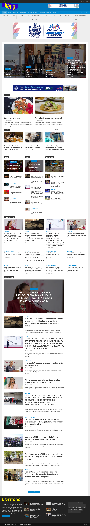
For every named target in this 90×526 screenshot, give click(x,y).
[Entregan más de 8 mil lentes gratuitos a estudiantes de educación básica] (34, 137)
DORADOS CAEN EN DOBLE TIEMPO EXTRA (55, 166)
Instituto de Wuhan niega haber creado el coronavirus (66, 16)
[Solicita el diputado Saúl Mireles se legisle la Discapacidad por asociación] (26, 503)
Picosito (75, 509)
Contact (3, 1)
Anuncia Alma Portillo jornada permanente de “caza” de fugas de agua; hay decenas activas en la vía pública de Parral (54, 269)
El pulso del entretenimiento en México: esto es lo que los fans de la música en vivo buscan (16, 201)
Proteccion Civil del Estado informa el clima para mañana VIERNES (13, 72)
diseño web (13, 524)
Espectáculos (13, 161)
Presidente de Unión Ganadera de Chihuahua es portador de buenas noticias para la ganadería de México (35, 71)
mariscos (70, 509)
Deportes (48, 12)
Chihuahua (80, 502)
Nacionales (23, 12)
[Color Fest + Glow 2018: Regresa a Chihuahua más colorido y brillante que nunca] (48, 503)
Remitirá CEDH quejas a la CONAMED (53, 73)
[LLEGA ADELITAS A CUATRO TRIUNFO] (47, 175)
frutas (84, 507)
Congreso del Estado (32, 12)
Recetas (6, 116)
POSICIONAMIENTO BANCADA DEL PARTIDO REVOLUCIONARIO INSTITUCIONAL (37, 17)
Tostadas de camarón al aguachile (49, 118)
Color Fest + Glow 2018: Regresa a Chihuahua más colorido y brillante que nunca (58, 503)
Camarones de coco (12, 118)
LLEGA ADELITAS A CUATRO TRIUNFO (57, 177)
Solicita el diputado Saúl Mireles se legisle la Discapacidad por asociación (9, 17)
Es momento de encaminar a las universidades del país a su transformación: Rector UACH (59, 514)
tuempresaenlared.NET (26, 524)
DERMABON (78, 507)
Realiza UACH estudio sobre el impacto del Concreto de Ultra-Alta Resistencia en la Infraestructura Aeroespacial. (33, 269)
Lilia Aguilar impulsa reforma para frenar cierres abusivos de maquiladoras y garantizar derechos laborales (55, 255)
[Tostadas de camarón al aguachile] (49, 105)
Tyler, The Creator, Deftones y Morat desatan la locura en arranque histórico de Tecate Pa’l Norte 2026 (16, 178)
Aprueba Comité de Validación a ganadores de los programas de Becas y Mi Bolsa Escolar (13, 147)
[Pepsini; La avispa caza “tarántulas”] (48, 509)
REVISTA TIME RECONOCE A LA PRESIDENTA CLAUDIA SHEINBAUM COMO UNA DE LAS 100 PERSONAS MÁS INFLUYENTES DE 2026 (34, 166)
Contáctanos (6, 516)
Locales (9, 12)
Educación (69, 251)
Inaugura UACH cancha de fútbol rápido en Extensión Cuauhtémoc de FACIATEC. (76, 254)
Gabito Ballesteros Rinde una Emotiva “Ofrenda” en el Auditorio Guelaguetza (16, 186)
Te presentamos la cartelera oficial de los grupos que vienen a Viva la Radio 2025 (16, 193)
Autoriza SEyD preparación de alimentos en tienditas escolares (23, 17)
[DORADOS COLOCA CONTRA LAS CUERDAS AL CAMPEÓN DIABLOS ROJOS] (47, 190)
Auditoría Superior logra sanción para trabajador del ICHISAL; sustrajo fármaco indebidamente (54, 147)
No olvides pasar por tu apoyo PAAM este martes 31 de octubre (52, 17)
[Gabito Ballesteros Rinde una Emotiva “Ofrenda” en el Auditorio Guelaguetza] (6, 184)
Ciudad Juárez (71, 505)
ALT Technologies (72, 502)
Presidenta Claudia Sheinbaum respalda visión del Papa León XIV (36, 204)
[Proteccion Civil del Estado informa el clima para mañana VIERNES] (22, 61)
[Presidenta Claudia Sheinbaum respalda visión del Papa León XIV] (27, 202)
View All (57, 129)
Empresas (42, 12)
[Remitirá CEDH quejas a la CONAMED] (63, 61)
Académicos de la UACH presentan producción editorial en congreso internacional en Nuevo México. (12, 269)
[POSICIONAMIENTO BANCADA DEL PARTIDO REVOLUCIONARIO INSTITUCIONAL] (26, 515)
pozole (80, 509)
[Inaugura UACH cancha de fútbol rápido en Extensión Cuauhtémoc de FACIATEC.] (13, 440)
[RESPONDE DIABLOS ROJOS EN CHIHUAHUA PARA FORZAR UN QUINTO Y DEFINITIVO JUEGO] (47, 182)
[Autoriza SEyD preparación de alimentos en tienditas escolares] (26, 509)
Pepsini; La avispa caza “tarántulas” (57, 509)
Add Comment (56, 510)
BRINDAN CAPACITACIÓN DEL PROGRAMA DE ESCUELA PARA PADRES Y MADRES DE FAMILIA (81, 17)
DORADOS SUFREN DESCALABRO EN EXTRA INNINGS (56, 200)
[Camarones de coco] (18, 105)
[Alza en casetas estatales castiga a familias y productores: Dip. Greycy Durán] (27, 209)
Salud (54, 12)
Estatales (15, 12)
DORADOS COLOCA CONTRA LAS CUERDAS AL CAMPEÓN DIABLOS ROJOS (57, 192)
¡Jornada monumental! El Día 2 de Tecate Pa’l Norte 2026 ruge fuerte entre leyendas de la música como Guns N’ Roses (13, 166)
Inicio (4, 12)
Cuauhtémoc (71, 507)
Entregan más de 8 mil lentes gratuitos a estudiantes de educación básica (33, 147)
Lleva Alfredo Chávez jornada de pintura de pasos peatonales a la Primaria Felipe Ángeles (75, 269)
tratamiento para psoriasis (74, 511)
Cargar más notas (34, 492)
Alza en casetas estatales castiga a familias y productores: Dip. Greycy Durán (36, 211)
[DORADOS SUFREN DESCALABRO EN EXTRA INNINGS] (47, 198)
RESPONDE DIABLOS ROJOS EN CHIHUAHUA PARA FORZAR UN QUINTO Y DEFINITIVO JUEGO (57, 184)
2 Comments (55, 506)
